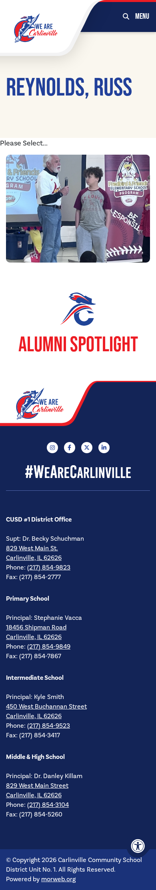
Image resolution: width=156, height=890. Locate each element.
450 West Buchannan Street (46, 707)
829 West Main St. (32, 548)
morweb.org (58, 879)
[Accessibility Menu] (138, 846)
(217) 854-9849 (48, 647)
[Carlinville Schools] (36, 27)
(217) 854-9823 (48, 567)
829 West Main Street (37, 786)
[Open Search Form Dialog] (126, 16)
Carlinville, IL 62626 (34, 558)
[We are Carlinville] (54, 404)
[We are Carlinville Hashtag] (78, 471)
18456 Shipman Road (36, 627)
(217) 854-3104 (48, 805)
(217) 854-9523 (48, 726)
